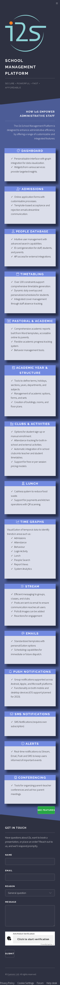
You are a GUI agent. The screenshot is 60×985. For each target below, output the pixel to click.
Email (8, 870)
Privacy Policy (7, 983)
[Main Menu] (57, 3)
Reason (10, 886)
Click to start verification (33, 939)
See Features (46, 810)
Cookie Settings (25, 983)
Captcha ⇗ (47, 944)
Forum (40, 983)
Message (10, 902)
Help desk (52, 983)
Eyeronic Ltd (13, 974)
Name (8, 855)
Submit (9, 953)
